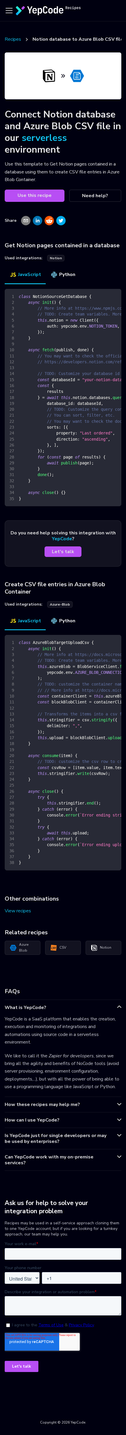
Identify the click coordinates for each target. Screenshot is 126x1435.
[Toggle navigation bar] (9, 10)
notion (56, 258)
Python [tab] (67, 274)
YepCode (62, 539)
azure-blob (60, 604)
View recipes (18, 911)
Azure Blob (23, 947)
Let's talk (63, 551)
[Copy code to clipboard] (114, 296)
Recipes (13, 39)
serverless (44, 138)
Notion (105, 947)
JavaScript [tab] (29, 274)
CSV (62, 947)
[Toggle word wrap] (103, 296)
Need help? (95, 195)
